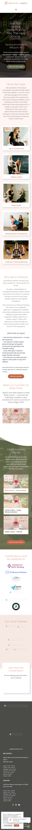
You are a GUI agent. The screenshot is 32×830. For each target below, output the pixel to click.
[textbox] (16, 659)
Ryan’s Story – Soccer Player (15, 490)
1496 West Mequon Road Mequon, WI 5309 (15, 784)
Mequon (6, 780)
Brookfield (7, 753)
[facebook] (13, 805)
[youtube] (19, 805)
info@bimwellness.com (16, 749)
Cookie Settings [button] (8, 825)
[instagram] (16, 805)
